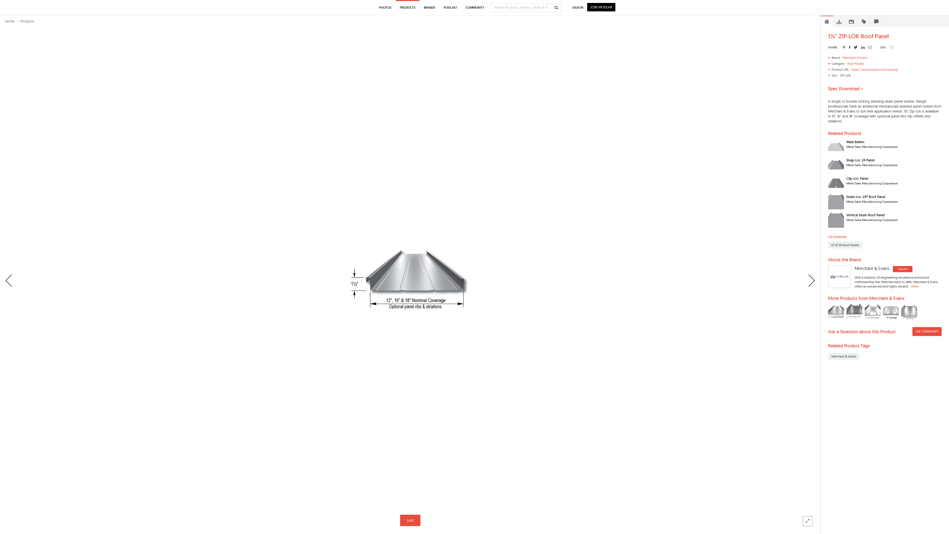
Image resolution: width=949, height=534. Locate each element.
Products (27, 21)
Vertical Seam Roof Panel (865, 215)
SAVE (410, 520)
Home (10, 21)
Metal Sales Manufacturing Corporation (872, 147)
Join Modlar (601, 7)
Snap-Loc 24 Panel (860, 160)
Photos (385, 7)
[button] (891, 47)
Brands (429, 7)
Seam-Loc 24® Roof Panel (865, 197)
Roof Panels (855, 64)
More (915, 286)
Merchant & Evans (854, 58)
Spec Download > (845, 88)
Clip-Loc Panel (857, 178)
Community (475, 7)
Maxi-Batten (855, 142)
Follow (902, 269)
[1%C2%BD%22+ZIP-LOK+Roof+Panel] (843, 47)
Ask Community (927, 331)
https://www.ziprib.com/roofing (874, 69)
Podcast (450, 7)
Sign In (577, 7)
